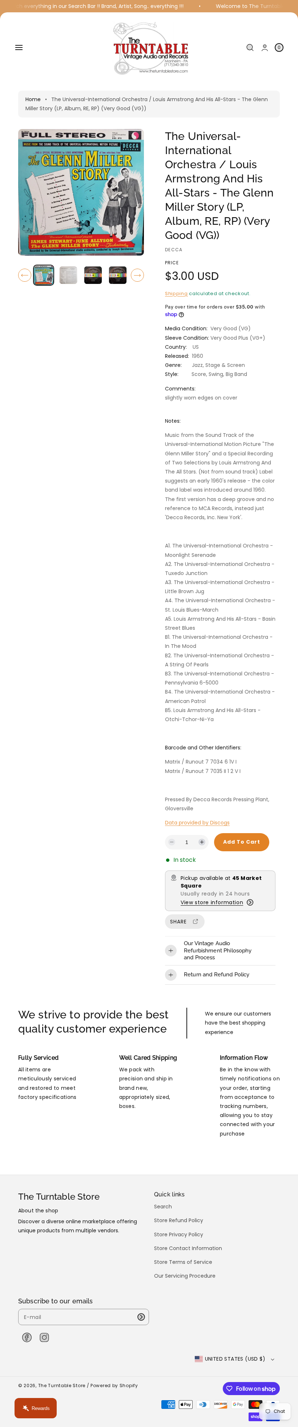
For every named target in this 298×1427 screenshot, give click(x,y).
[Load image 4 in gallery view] (117, 275)
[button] (19, 47)
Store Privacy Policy (178, 1234)
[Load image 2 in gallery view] (68, 275)
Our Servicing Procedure (185, 1275)
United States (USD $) (235, 1358)
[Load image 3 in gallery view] (93, 275)
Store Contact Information (188, 1248)
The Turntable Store (61, 1385)
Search (163, 1206)
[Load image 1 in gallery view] (43, 275)
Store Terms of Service (183, 1262)
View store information (212, 902)
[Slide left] (24, 275)
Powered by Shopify (114, 1385)
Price (172, 263)
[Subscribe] (141, 1317)
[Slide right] (137, 275)
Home (33, 99)
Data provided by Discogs (197, 822)
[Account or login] (264, 47)
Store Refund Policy (178, 1220)
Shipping (176, 293)
